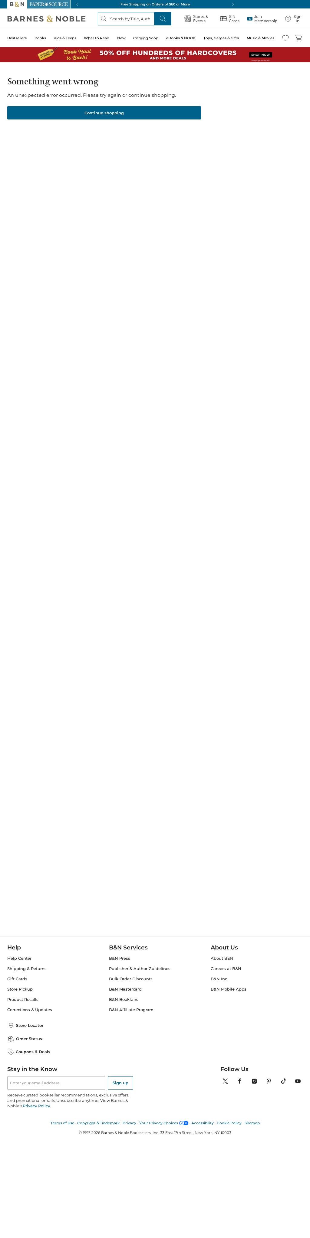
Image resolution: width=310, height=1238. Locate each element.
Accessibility (202, 1123)
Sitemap (252, 1123)
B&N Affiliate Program (131, 1010)
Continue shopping (104, 112)
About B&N (222, 958)
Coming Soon (145, 38)
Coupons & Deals (33, 1051)
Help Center (19, 958)
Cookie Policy (229, 1123)
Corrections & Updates (29, 1010)
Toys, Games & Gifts (221, 38)
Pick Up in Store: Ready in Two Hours (155, 4)
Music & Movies (260, 38)
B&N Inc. (219, 979)
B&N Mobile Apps (228, 989)
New (121, 38)
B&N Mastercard (125, 989)
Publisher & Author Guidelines (139, 968)
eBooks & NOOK (181, 38)
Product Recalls (22, 999)
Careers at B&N (226, 968)
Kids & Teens (65, 38)
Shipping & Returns (27, 968)
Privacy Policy (36, 1105)
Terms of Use (62, 1123)
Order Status (29, 1038)
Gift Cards (17, 979)
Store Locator (29, 1025)
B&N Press (119, 958)
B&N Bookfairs (123, 999)
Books (40, 38)
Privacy (129, 1123)
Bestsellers (17, 38)
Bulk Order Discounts (131, 979)
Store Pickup (20, 989)
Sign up (120, 1082)
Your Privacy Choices (158, 1123)
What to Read (96, 38)
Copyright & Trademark (98, 1123)
